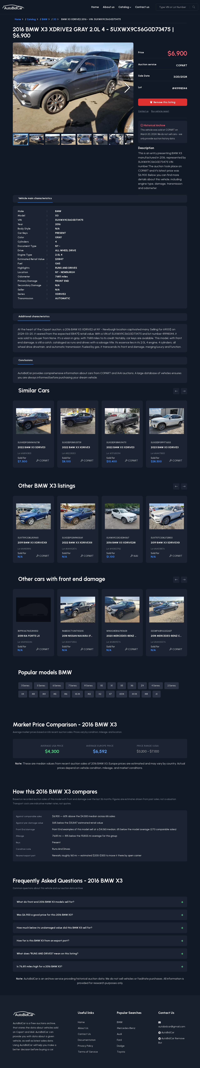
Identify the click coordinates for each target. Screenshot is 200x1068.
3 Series (25, 685)
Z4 (142, 685)
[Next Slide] (127, 88)
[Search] (193, 7)
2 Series (172, 685)
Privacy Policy (85, 1045)
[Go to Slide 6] (100, 139)
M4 (44, 694)
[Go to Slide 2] (36, 139)
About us (108, 7)
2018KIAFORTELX (29, 635)
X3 (54, 19)
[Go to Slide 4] (68, 139)
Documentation (87, 1039)
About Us (83, 1028)
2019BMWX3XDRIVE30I (32, 542)
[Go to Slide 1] (20, 139)
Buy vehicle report (160, 111)
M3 (33, 694)
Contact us (142, 7)
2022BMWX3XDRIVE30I (77, 542)
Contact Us (84, 1034)
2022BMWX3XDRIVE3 (76, 447)
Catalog (123, 7)
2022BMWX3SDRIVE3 (31, 447)
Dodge (121, 1045)
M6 (65, 694)
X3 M (121, 694)
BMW (44, 19)
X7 (110, 694)
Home (95, 7)
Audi (119, 1034)
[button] (73, 87)
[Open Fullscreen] (128, 127)
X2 (100, 694)
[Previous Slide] (19, 88)
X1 (112, 685)
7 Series (73, 685)
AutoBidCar (167, 1032)
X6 (132, 685)
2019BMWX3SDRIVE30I (165, 542)
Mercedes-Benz (126, 1028)
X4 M (134, 694)
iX (157, 694)
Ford (119, 1039)
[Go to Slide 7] (116, 139)
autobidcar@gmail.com (171, 1026)
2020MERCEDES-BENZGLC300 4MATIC (130, 635)
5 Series (41, 685)
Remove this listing (162, 102)
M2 (89, 694)
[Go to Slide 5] (84, 139)
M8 (146, 694)
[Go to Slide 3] (52, 139)
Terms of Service (88, 1051)
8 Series (88, 685)
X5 (101, 685)
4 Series (156, 685)
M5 (54, 694)
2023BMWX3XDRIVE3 (165, 447)
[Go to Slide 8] (132, 139)
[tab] (35, 199)
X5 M (77, 694)
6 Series (57, 685)
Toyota (121, 1051)
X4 (22, 694)
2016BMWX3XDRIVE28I (121, 542)
